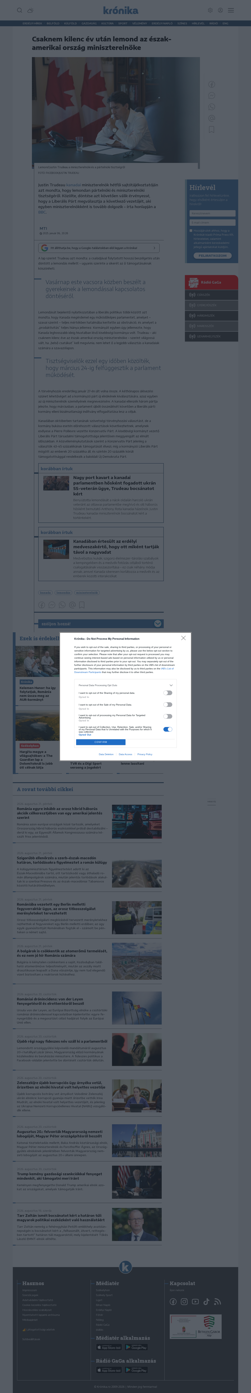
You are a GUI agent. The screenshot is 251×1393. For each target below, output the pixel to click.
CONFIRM (101, 742)
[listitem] (125, 685)
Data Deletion (106, 754)
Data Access (125, 754)
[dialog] (125, 696)
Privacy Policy (144, 754)
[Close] (184, 639)
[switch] (167, 693)
